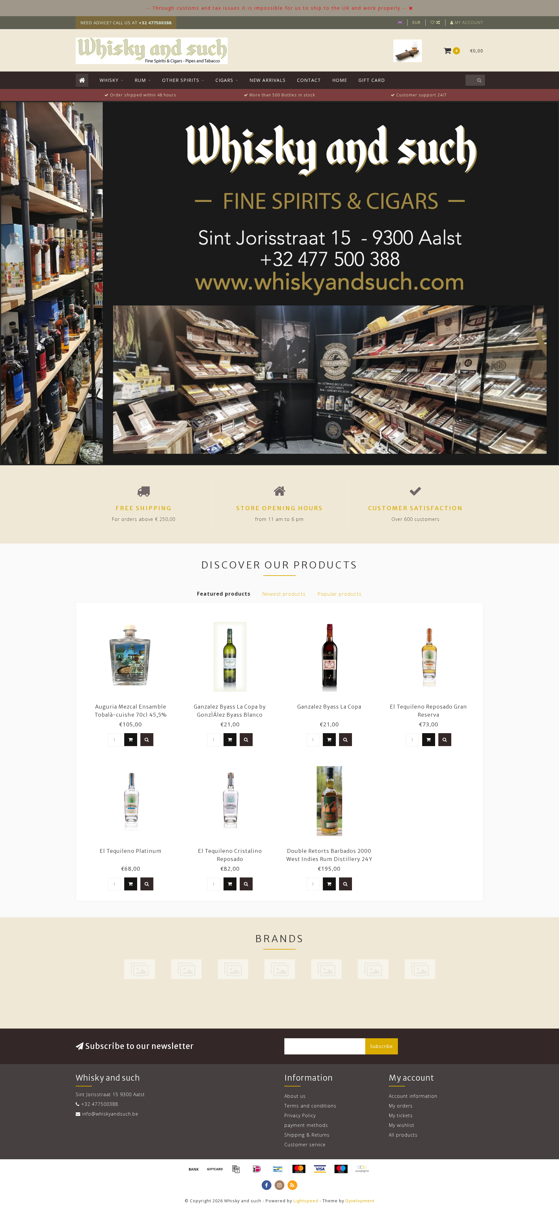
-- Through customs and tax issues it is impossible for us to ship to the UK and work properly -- (276, 8)
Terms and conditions (310, 1106)
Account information (413, 1096)
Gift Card (371, 80)
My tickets (401, 1115)
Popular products (340, 593)
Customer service (305, 1144)
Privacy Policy (300, 1115)
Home (339, 80)
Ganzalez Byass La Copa (329, 706)
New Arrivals (267, 80)
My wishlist (401, 1125)
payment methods (306, 1125)
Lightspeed (305, 1201)
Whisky (109, 80)
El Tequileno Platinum (131, 851)
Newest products (284, 593)
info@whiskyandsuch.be (110, 1114)
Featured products (223, 593)
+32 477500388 (99, 1104)
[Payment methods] (194, 1169)
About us (295, 1096)
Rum (140, 80)
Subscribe (381, 1046)
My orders (401, 1106)
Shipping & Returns (307, 1135)
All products (403, 1135)
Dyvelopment (360, 1201)
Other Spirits (180, 80)
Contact (309, 80)
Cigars (224, 80)
